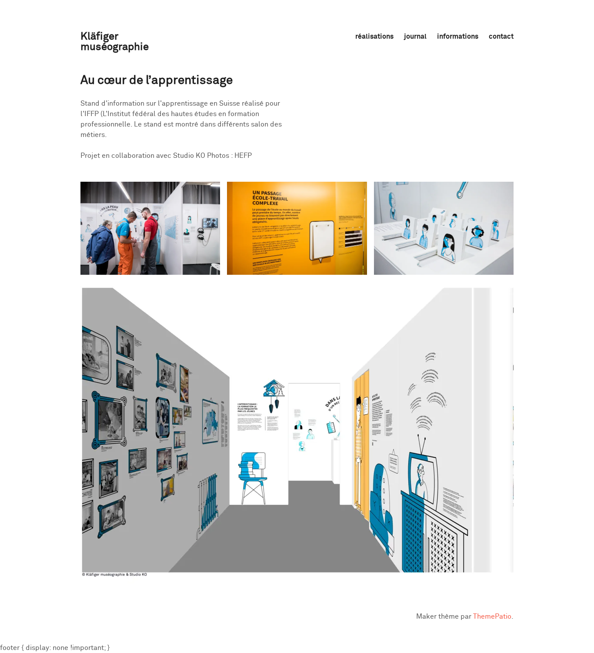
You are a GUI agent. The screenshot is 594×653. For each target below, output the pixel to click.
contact (501, 36)
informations (457, 36)
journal (415, 36)
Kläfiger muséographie (114, 41)
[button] (150, 228)
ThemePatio (492, 616)
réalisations (374, 36)
